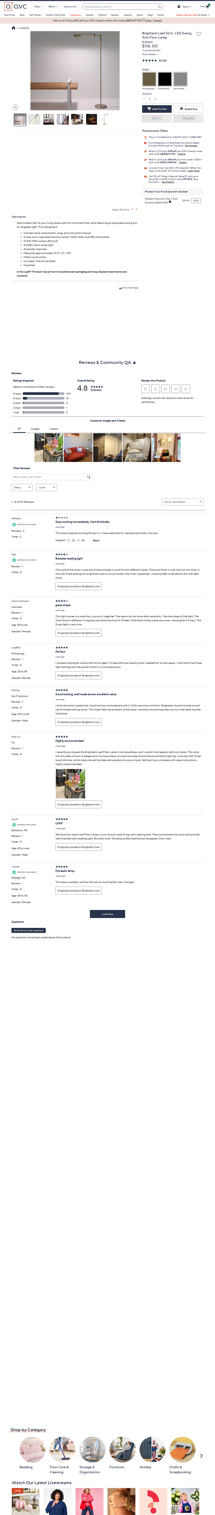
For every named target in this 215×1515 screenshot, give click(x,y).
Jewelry (127, 14)
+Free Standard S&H (151, 50)
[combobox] (119, 7)
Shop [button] (37, 6)
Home (161, 14)
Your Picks (9, 14)
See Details (191, 145)
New (22, 14)
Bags (150, 14)
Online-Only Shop (55, 14)
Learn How (194, 170)
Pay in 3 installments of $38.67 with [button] (168, 137)
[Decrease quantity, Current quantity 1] (144, 99)
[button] (179, 6)
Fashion (102, 14)
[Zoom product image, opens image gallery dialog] (15, 107)
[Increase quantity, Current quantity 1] (155, 99)
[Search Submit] (160, 7)
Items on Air (70, 6)
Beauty (115, 14)
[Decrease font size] (137, 209)
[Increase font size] (132, 209)
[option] (107, 20)
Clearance (75, 14)
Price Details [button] (149, 54)
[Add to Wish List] (199, 34)
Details (181, 153)
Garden (89, 14)
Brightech (147, 41)
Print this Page (130, 287)
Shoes (140, 14)
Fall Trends (35, 14)
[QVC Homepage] (13, 28)
